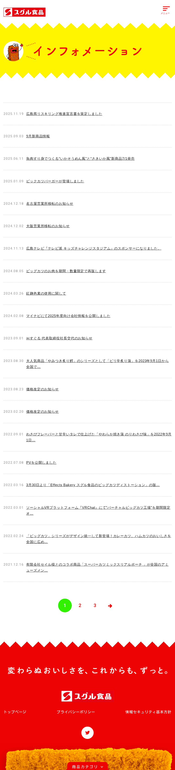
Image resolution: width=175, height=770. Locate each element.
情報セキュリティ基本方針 (148, 712)
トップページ (14, 712)
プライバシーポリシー (76, 712)
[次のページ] (110, 605)
